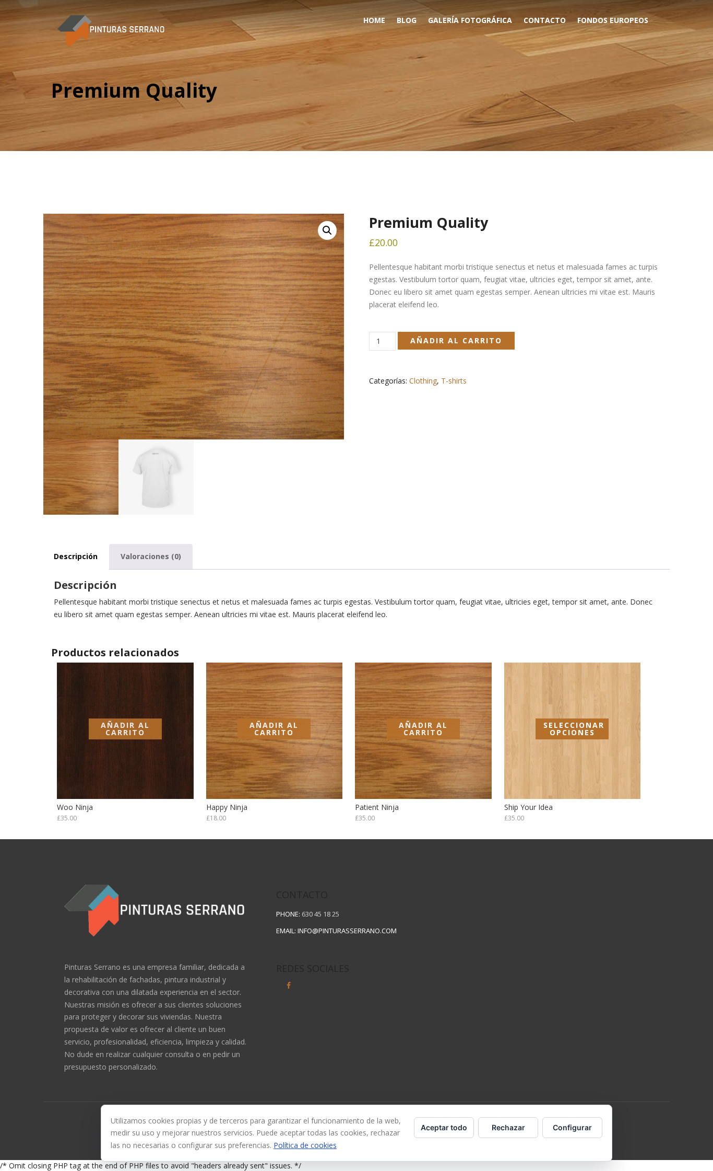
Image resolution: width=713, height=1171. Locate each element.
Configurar (572, 1127)
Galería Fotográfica (470, 20)
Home (374, 20)
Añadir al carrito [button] (125, 728)
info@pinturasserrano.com (347, 930)
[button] (327, 230)
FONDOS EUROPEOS (612, 20)
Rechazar (508, 1127)
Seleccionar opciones (573, 728)
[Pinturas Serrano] (111, 28)
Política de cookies (305, 1145)
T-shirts (454, 381)
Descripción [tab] (76, 556)
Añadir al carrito (456, 340)
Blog (407, 20)
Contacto (545, 20)
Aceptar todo (444, 1127)
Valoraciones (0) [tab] (151, 556)
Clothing (423, 381)
